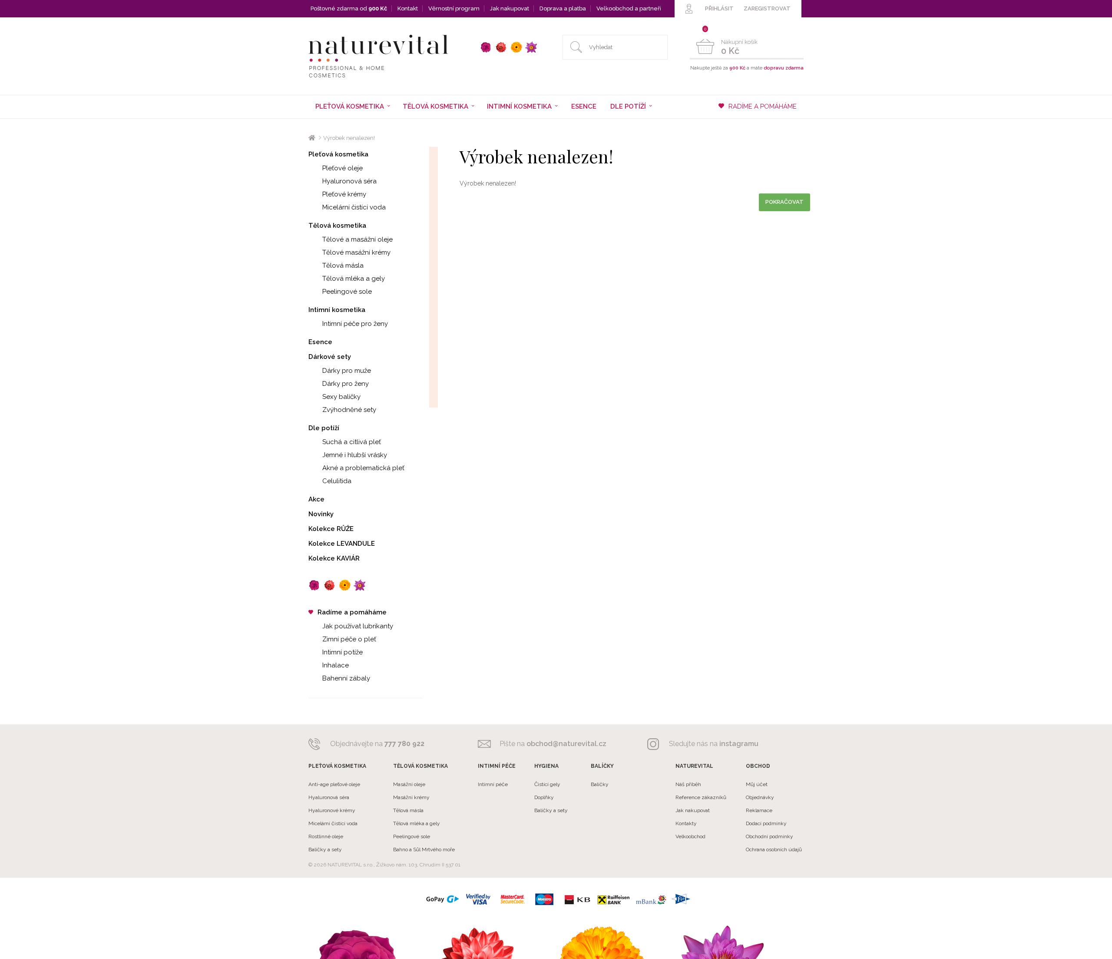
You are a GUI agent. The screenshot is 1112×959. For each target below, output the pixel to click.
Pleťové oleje (342, 168)
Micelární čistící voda (354, 207)
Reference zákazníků (700, 797)
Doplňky (544, 797)
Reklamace (759, 810)
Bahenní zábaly (346, 678)
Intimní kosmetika (336, 310)
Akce (316, 499)
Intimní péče (493, 784)
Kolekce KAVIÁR (334, 558)
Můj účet (757, 784)
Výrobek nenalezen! (349, 138)
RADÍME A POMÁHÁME (762, 106)
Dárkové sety (329, 357)
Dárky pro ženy (345, 384)
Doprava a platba (562, 8)
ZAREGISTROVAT (767, 8)
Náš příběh (688, 784)
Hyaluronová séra (349, 181)
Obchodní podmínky (769, 836)
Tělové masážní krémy (356, 252)
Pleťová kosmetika (338, 154)
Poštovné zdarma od (349, 8)
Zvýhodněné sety (349, 410)
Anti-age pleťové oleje (334, 784)
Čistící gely (547, 784)
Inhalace (335, 665)
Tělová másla (343, 265)
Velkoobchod (690, 836)
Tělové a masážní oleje (357, 239)
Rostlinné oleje (325, 836)
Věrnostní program (454, 8)
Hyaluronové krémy (331, 810)
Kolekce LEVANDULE (341, 544)
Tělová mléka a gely (353, 278)
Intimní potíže (342, 652)
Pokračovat (784, 202)
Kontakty (686, 823)
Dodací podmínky (766, 823)
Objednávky (760, 797)
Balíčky (600, 784)
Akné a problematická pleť (363, 468)
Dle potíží (323, 428)
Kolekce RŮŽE (331, 529)
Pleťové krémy (344, 194)
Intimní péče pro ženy (355, 324)
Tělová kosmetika (337, 225)
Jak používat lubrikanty (357, 626)
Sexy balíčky (341, 397)
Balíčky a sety (325, 849)
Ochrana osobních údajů (774, 849)
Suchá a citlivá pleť (351, 442)
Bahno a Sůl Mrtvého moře (424, 849)
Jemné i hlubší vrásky (354, 455)
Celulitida (336, 481)
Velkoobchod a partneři (628, 8)
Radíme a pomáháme (352, 612)
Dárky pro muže (346, 371)
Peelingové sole (347, 291)
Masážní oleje (409, 784)
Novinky (321, 514)
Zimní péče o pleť (349, 639)
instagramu (738, 744)
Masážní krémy (411, 797)
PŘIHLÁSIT (719, 8)
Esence (583, 106)
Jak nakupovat (509, 8)
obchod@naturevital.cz (566, 744)
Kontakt (407, 8)
